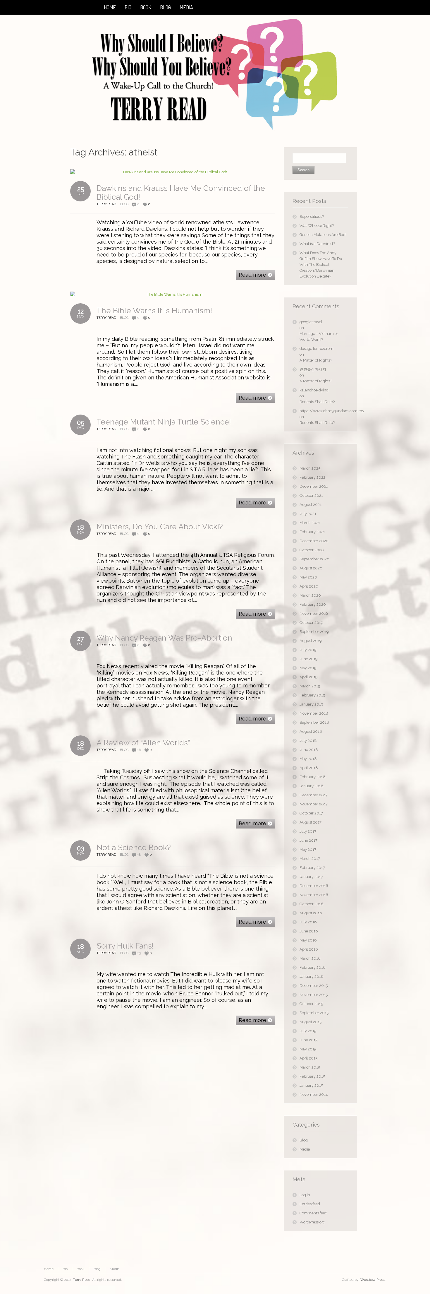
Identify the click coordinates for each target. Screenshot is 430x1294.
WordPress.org (312, 1222)
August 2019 (311, 641)
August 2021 (310, 504)
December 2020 (314, 541)
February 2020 (313, 604)
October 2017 (311, 813)
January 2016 (312, 976)
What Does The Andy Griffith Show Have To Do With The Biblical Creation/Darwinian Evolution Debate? (321, 264)
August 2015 (310, 1022)
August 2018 (311, 731)
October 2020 (312, 550)
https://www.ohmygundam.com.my (324, 411)
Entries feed (310, 1204)
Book (81, 1269)
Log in (305, 1195)
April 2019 (309, 677)
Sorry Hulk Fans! (125, 946)
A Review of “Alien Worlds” (143, 742)
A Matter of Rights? (316, 360)
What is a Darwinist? (317, 244)
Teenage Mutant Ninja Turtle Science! (164, 421)
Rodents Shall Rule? (317, 402)
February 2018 (313, 777)
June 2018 (309, 749)
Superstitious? (312, 216)
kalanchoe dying (314, 390)
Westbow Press (372, 1280)
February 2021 (312, 532)
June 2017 (308, 840)
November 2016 (314, 895)
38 (139, 855)
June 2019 (309, 659)
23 (139, 953)
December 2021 (314, 486)
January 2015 (311, 1085)
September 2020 (314, 559)
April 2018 (309, 768)
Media (305, 1149)
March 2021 (310, 523)
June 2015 (308, 1040)
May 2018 (308, 758)
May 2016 (308, 940)
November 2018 (314, 713)
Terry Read (81, 1280)
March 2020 (310, 595)
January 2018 (312, 786)
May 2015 (308, 1049)
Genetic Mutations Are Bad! (323, 234)
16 (139, 750)
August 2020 (311, 568)
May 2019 (308, 668)
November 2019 (314, 613)
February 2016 (313, 967)
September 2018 (314, 722)
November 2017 (314, 804)
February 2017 (312, 867)
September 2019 (314, 631)
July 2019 (308, 650)
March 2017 (310, 858)
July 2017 (308, 831)
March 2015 (310, 1067)
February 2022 (312, 477)
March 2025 (310, 468)
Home (49, 1269)
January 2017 (311, 876)
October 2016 (312, 904)
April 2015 (308, 1058)
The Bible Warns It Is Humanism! (154, 310)
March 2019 (310, 686)
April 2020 (309, 586)
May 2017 (308, 849)
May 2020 (308, 577)
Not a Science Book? (134, 847)
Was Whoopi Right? (317, 225)
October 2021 (311, 495)
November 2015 (314, 994)
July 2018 (308, 740)
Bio (65, 1269)
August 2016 (311, 913)
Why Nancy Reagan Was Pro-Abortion (164, 638)
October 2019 (311, 622)
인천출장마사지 (313, 369)
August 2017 (310, 822)
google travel (311, 322)
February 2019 (312, 695)
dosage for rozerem (316, 348)
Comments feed (313, 1213)
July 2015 (308, 1031)
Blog (124, 204)
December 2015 (314, 985)
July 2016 (308, 922)
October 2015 (311, 1004)
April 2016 (309, 949)
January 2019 (311, 704)
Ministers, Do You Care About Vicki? (160, 526)
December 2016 (314, 886)
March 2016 (310, 958)
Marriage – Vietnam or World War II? (319, 336)
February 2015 (312, 1076)
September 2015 (314, 1013)
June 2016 (309, 931)
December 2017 (314, 795)
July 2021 (308, 513)
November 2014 (314, 1094)
